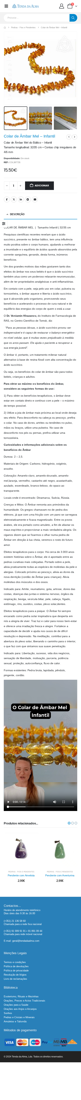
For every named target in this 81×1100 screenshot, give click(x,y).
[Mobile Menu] (6, 6)
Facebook (7, 199)
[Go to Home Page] (5, 27)
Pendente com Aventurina (59, 875)
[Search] (73, 18)
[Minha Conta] (62, 6)
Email (35, 199)
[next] (74, 137)
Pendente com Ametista (21, 875)
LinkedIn (21, 199)
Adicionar (42, 185)
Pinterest (28, 199)
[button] (8, 68)
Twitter (14, 199)
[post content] (21, 849)
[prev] (69, 137)
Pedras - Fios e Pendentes (21, 872)
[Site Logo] (25, 6)
